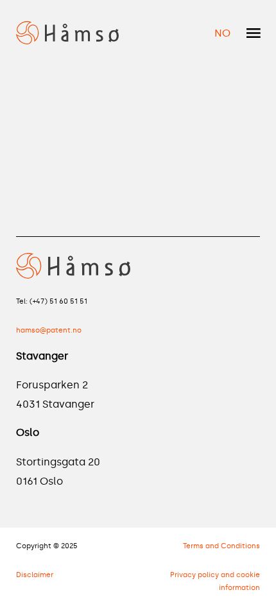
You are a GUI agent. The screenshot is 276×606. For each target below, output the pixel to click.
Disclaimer (34, 574)
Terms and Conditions (221, 545)
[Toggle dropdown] (253, 33)
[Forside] (67, 30)
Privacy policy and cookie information (215, 581)
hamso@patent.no (49, 329)
